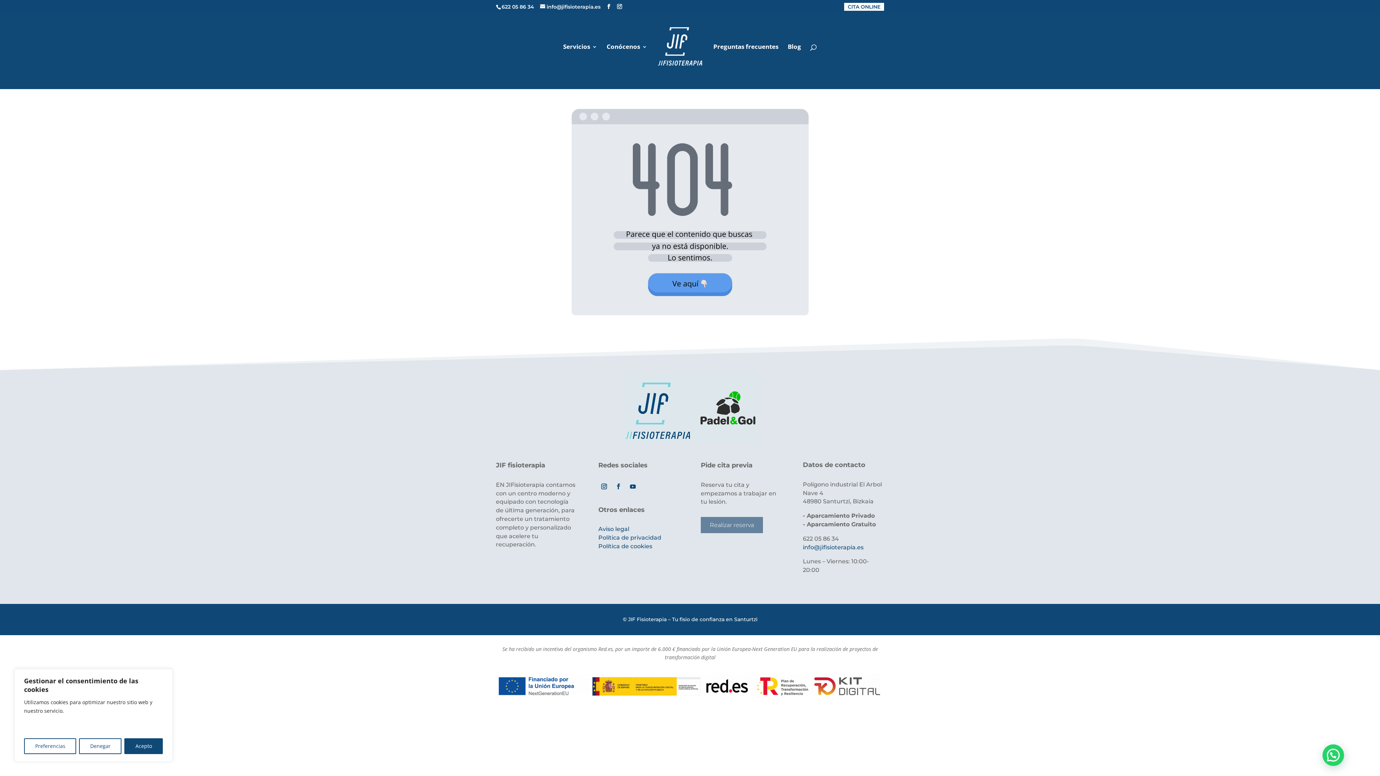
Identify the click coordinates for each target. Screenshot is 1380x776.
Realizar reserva (732, 525)
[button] (1333, 755)
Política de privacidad (629, 537)
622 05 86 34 (518, 7)
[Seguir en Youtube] (633, 486)
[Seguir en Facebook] (618, 486)
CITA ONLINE (864, 7)
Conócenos (623, 47)
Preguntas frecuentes (745, 47)
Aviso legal (613, 529)
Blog (794, 47)
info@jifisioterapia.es (833, 547)
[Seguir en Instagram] (604, 486)
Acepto (143, 746)
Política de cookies (625, 546)
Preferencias (50, 746)
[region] (93, 715)
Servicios (576, 47)
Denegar (100, 746)
